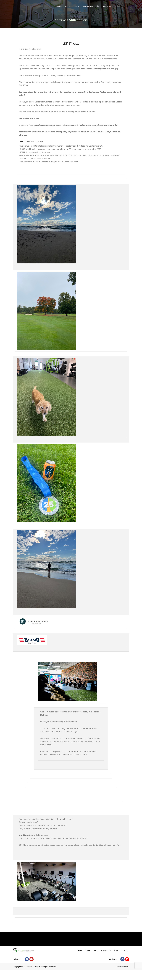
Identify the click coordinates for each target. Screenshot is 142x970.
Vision (67, 6)
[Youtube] (31, 959)
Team (76, 6)
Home (59, 6)
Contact (107, 6)
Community (87, 6)
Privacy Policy (122, 967)
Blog (98, 6)
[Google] (127, 959)
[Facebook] (27, 959)
